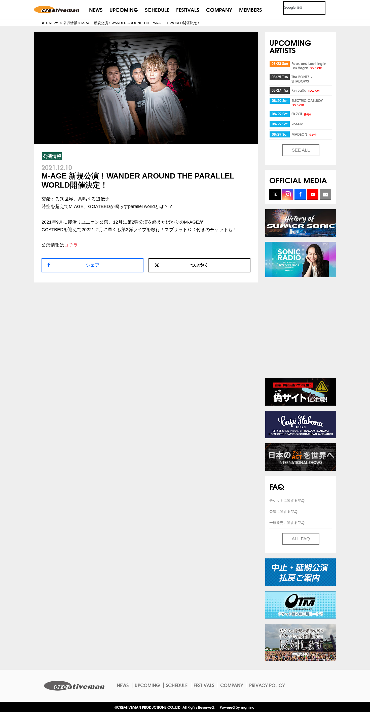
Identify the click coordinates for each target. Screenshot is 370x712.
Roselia (297, 124)
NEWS (95, 9)
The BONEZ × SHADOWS (301, 79)
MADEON (304, 134)
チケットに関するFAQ (287, 501)
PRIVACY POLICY (267, 685)
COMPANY (219, 9)
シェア (92, 265)
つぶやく (200, 265)
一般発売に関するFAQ (287, 523)
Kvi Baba (305, 90)
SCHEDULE (157, 9)
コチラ (71, 244)
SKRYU (301, 114)
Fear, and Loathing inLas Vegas (308, 65)
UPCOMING (123, 9)
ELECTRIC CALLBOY (307, 102)
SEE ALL (301, 150)
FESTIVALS (187, 9)
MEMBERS (250, 9)
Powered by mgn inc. (237, 707)
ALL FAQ (301, 538)
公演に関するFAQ (283, 512)
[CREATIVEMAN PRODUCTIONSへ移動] (43, 23)
